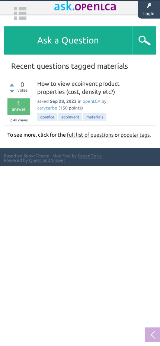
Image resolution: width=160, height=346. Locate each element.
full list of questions (90, 135)
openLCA (91, 101)
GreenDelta (90, 155)
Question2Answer (47, 160)
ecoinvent (70, 117)
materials (94, 117)
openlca (47, 117)
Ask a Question (68, 40)
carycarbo (47, 107)
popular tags (135, 135)
